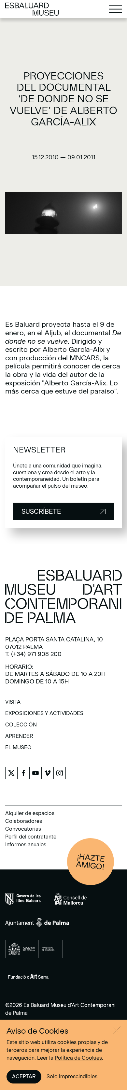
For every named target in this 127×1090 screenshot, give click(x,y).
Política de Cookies (78, 1058)
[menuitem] (13, 704)
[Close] (116, 1030)
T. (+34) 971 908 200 (33, 654)
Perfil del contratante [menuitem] (30, 837)
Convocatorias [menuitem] (23, 829)
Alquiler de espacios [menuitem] (29, 813)
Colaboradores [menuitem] (23, 821)
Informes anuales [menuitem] (25, 844)
